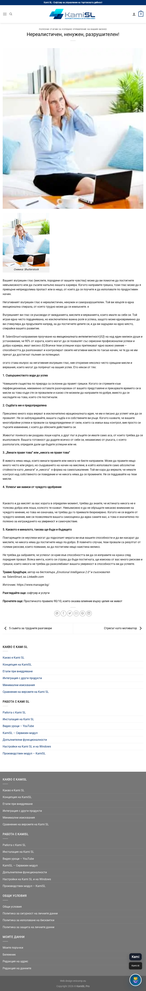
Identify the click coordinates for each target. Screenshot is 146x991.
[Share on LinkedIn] (89, 613)
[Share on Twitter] (70, 613)
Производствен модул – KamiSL (24, 753)
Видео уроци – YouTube (18, 726)
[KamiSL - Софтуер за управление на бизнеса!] (73, 14)
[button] (135, 980)
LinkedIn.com (35, 576)
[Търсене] (10, 14)
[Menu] (5, 14)
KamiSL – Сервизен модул (20, 733)
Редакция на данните (17, 968)
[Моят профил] (134, 14)
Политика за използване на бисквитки (28, 920)
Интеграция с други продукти (22, 678)
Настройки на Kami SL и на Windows (27, 746)
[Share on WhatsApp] (57, 613)
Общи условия (12, 906)
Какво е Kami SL (13, 657)
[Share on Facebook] (63, 613)
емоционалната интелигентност (78, 336)
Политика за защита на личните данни (28, 927)
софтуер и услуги (38, 593)
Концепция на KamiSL (17, 664)
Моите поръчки (13, 947)
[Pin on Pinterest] (82, 613)
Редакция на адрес (15, 961)
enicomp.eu (79, 980)
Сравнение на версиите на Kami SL (26, 692)
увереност (48, 521)
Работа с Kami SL (14, 712)
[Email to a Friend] (76, 613)
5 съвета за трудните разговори (30, 628)
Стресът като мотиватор (121, 628)
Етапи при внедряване (18, 671)
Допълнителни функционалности (25, 739)
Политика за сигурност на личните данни (30, 913)
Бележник (9, 954)
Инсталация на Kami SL (18, 719)
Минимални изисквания (19, 685)
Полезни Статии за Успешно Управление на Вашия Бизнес (73, 29)
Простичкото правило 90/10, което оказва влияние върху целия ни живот (73, 601)
